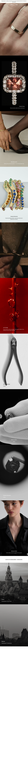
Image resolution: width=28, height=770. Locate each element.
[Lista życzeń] (24, 4)
